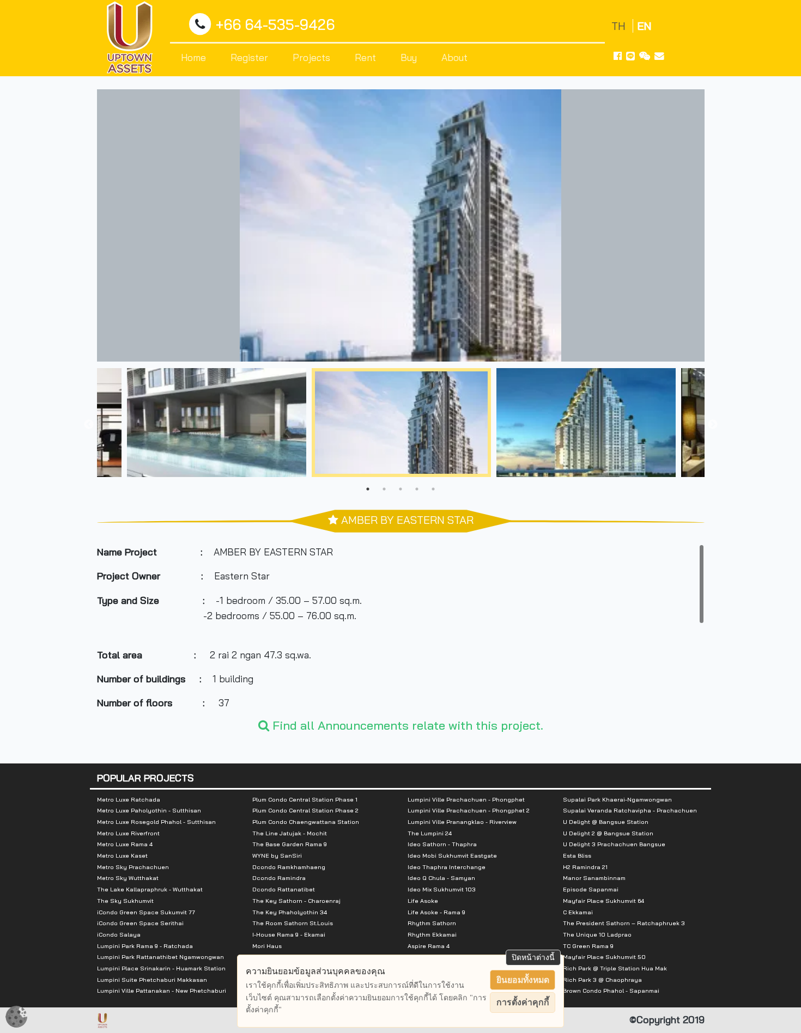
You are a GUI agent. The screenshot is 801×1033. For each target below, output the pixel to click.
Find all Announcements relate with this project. (406, 725)
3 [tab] (400, 489)
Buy (408, 57)
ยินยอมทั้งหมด (522, 980)
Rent (365, 57)
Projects (311, 57)
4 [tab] (416, 489)
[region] (401, 625)
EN (644, 26)
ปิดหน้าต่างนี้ (533, 957)
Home (193, 57)
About (454, 57)
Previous (88, 424)
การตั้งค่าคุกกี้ (522, 1002)
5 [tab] (433, 489)
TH (619, 26)
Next (712, 424)
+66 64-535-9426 (275, 25)
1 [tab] (367, 489)
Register (249, 57)
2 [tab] (384, 489)
